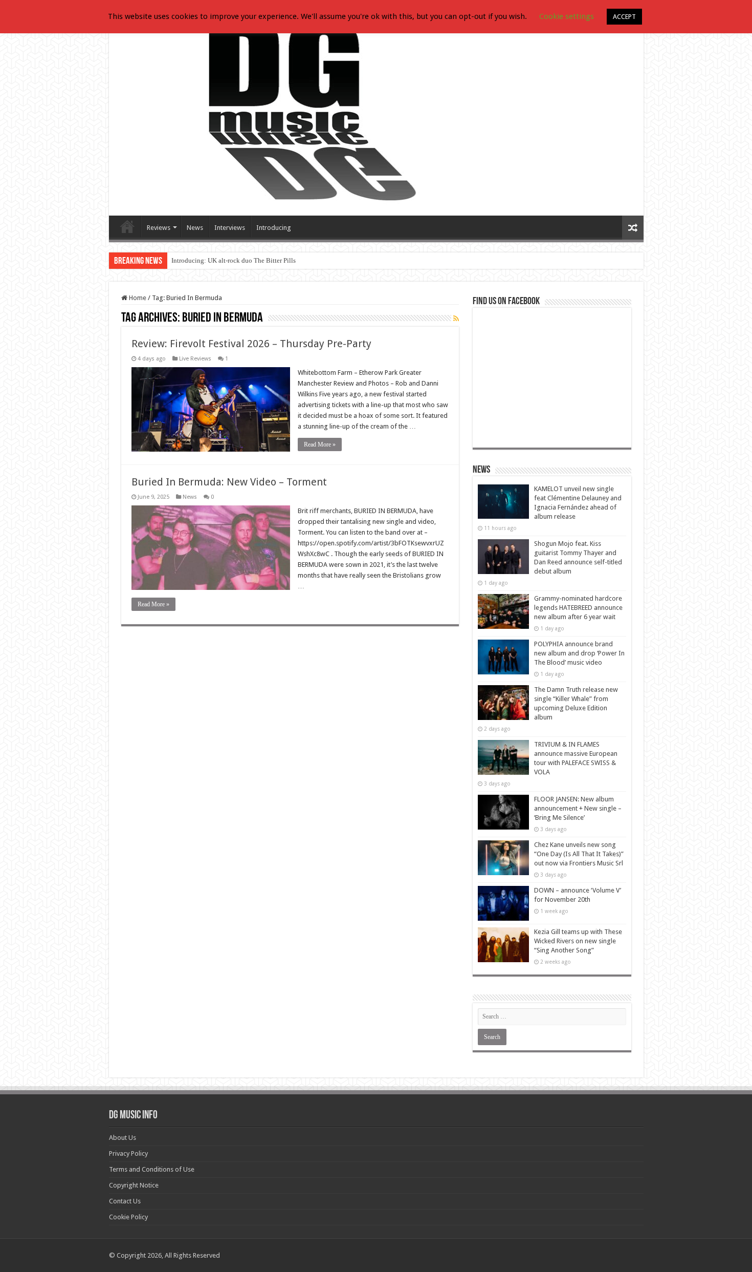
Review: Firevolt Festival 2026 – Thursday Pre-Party (251, 343)
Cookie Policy (128, 1217)
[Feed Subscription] (456, 318)
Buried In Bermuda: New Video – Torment (229, 482)
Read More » (320, 444)
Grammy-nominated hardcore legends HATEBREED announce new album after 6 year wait (578, 608)
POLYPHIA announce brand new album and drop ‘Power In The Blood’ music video (579, 653)
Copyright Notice (134, 1185)
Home (136, 298)
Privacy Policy (128, 1153)
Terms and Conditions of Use (151, 1169)
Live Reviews (195, 358)
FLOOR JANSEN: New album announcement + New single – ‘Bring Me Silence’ (578, 808)
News (195, 227)
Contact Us (125, 1201)
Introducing (273, 227)
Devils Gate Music (127, 226)
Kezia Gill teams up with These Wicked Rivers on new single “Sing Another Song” (578, 941)
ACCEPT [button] (624, 16)
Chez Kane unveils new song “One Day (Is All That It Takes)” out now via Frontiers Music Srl (579, 854)
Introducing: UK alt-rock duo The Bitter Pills (233, 260)
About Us (122, 1137)
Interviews (229, 227)
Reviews (158, 227)
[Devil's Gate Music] (376, 114)
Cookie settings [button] (566, 16)
